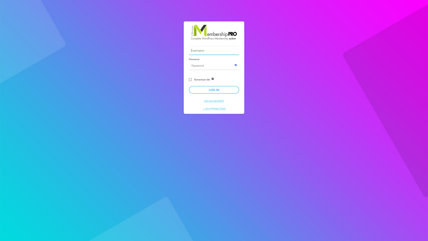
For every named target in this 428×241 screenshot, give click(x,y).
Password (194, 59)
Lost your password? (214, 101)
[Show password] (235, 65)
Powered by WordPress (214, 32)
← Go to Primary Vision (214, 108)
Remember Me (202, 79)
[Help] (213, 79)
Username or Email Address (205, 44)
